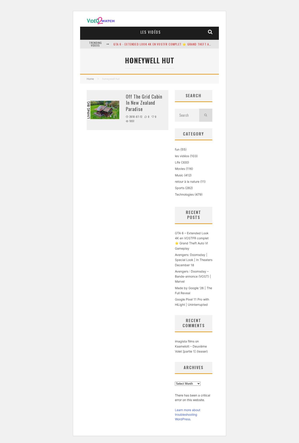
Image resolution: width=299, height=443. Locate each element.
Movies (180, 168)
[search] (205, 115)
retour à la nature (187, 181)
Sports (179, 188)
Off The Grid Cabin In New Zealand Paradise (144, 102)
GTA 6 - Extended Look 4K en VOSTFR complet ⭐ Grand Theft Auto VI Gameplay (173, 44)
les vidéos (151, 32)
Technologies (184, 194)
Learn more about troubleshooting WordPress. (187, 414)
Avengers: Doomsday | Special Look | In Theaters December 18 (193, 260)
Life (177, 162)
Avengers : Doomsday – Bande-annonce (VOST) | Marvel (193, 276)
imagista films (184, 341)
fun (177, 149)
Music (179, 175)
